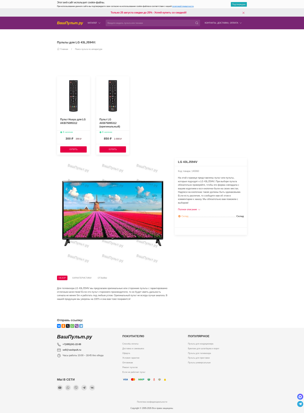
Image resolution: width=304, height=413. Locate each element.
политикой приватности (183, 6)
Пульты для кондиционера (200, 344)
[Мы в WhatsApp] (68, 388)
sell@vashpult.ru (72, 349)
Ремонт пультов (130, 367)
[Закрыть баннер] (243, 12)
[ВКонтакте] (59, 326)
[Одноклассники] (63, 326)
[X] (68, 326)
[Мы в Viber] (76, 388)
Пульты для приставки (199, 358)
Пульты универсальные (199, 362)
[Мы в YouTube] (60, 388)
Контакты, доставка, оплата (221, 23)
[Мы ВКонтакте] (92, 388)
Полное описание (188, 209)
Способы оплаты (130, 344)
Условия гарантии (130, 358)
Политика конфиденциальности (152, 402)
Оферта (126, 353)
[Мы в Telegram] (84, 388)
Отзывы (102, 278)
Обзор (62, 278)
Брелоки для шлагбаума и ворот (203, 348)
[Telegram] (81, 326)
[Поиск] (197, 23)
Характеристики (81, 278)
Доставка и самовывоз (133, 348)
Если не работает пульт (133, 372)
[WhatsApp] (72, 326)
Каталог (92, 23)
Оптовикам (127, 362)
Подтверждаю (239, 4)
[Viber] (77, 326)
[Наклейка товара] (98, 79)
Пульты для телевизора (199, 353)
